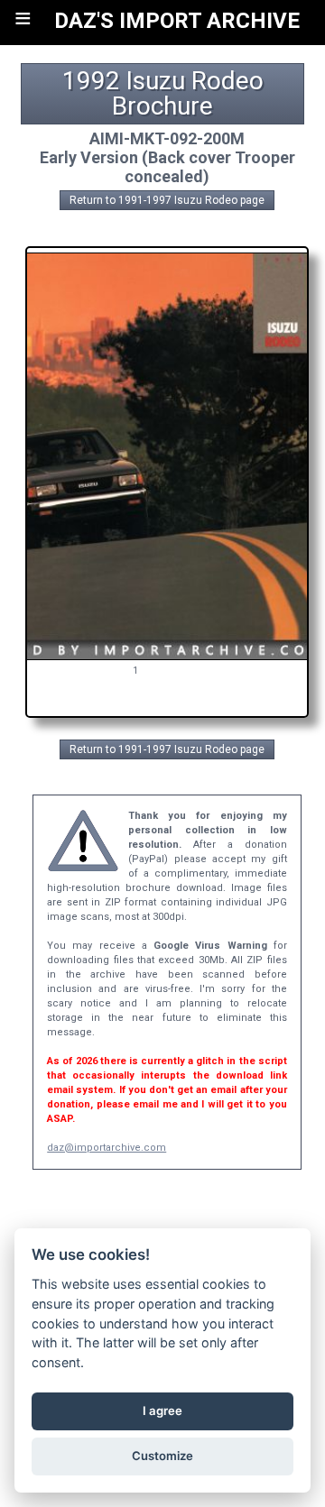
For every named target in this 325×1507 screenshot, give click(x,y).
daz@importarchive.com (106, 1147)
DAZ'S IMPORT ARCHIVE (177, 20)
